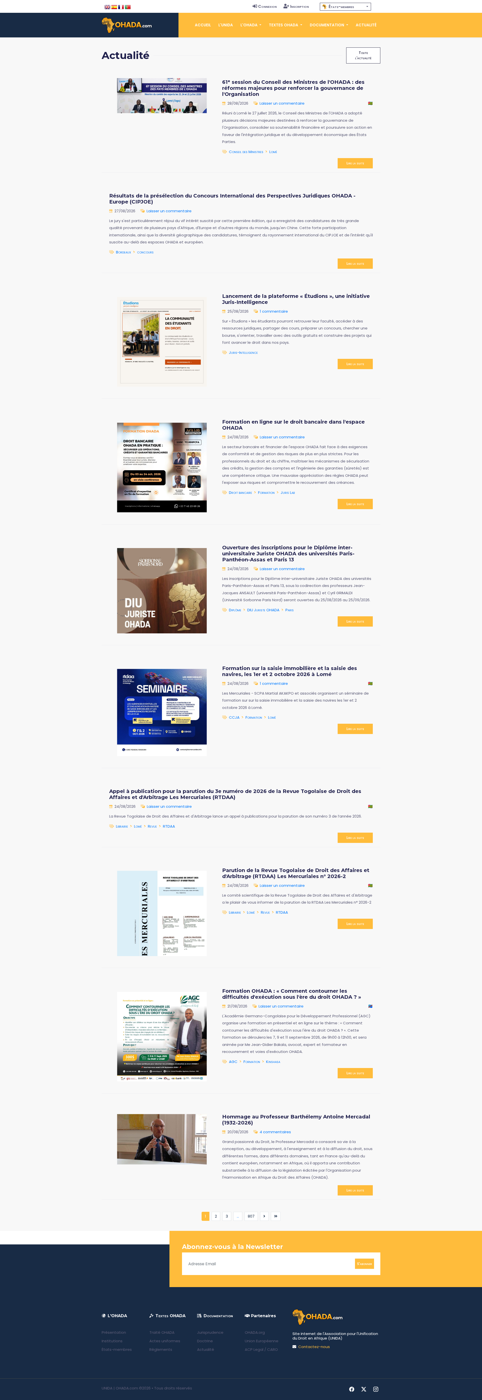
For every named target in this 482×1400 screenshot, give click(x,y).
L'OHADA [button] (249, 25)
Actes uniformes (164, 1341)
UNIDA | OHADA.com (120, 1388)
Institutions (112, 1341)
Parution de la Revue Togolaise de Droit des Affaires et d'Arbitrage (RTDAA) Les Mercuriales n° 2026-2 (295, 873)
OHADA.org (255, 1332)
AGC (233, 1061)
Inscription (299, 6)
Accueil (203, 25)
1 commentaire (274, 311)
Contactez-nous (314, 1346)
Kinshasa (273, 1061)
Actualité (366, 25)
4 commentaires (275, 1132)
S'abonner (364, 1263)
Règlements (160, 1349)
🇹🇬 (370, 103)
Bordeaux (123, 252)
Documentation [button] (327, 25)
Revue (152, 826)
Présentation (114, 1332)
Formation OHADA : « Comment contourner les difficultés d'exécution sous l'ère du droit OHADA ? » (291, 994)
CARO (272, 1349)
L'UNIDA (225, 25)
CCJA (234, 717)
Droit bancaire (240, 492)
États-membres (117, 1349)
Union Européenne (261, 1341)
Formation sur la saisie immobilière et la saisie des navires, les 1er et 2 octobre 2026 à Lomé (289, 671)
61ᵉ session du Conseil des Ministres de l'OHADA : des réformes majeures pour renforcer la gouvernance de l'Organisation (293, 88)
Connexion (267, 6)
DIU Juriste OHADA (263, 610)
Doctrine (205, 1341)
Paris (289, 610)
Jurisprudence (210, 1332)
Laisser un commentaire (282, 103)
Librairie (122, 826)
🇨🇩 (370, 1006)
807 (251, 1216)
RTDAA (169, 826)
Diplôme (235, 610)
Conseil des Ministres (246, 151)
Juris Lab (288, 492)
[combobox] (345, 7)
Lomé (273, 151)
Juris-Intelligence (243, 352)
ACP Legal (254, 1349)
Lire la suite (355, 163)
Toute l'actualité (363, 55)
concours (145, 252)
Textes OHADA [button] (284, 25)
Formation (266, 492)
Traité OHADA (161, 1332)
